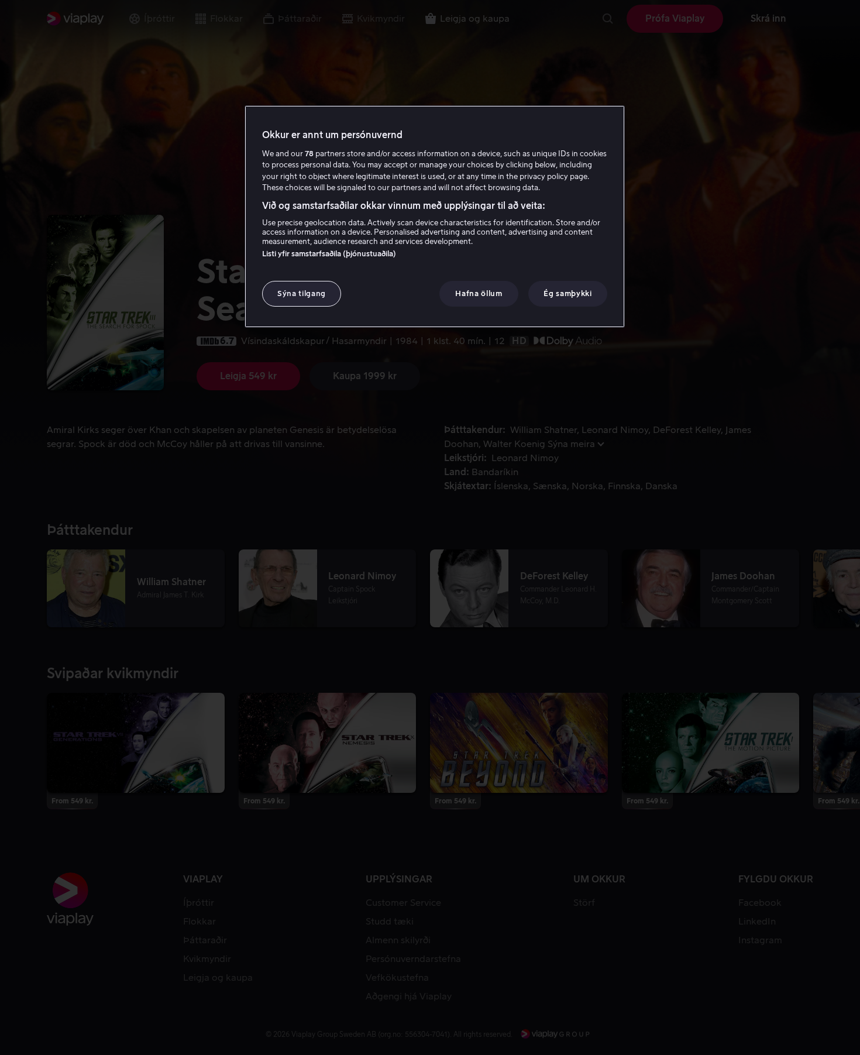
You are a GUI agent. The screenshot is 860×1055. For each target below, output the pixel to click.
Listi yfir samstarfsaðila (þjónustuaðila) (329, 253)
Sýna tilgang (301, 293)
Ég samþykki (567, 293)
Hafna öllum (478, 293)
